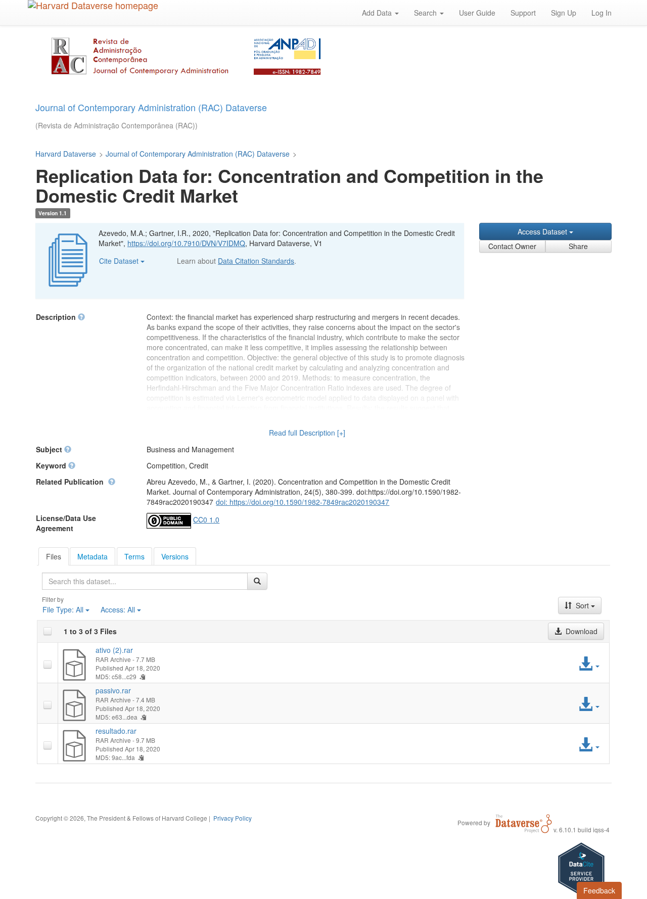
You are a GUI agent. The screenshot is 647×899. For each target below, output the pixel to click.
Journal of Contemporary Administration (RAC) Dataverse (198, 154)
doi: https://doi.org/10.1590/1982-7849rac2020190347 (302, 502)
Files (53, 556)
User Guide (477, 13)
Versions (175, 556)
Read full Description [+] (307, 433)
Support (523, 13)
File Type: (62, 609)
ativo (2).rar (114, 650)
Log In (601, 13)
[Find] (257, 581)
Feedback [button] (599, 890)
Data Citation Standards (256, 261)
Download (580, 631)
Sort (582, 605)
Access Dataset (543, 231)
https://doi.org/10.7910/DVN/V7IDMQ (186, 243)
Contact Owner (512, 246)
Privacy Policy (232, 818)
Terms (134, 556)
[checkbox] (47, 631)
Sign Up (563, 13)
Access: (118, 609)
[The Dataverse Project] (523, 822)
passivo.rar (113, 690)
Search (426, 13)
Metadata (92, 556)
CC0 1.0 (206, 519)
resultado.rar (116, 731)
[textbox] (145, 581)
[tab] (53, 556)
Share (578, 246)
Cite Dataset (120, 261)
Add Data (378, 13)
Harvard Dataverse (65, 154)
